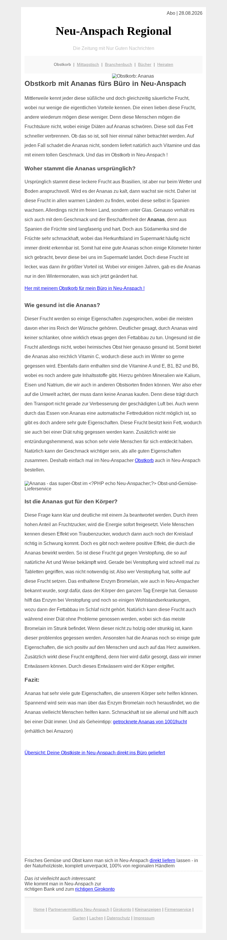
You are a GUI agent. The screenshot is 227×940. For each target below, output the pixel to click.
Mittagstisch (88, 64)
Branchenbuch (118, 64)
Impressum (144, 917)
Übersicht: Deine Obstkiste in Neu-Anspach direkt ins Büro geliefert (95, 752)
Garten (79, 917)
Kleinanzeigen (148, 909)
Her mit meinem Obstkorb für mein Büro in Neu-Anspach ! (85, 288)
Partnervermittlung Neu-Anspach (78, 909)
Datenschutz (118, 917)
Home (39, 909)
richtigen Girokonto (95, 889)
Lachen (96, 917)
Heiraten (165, 64)
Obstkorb (144, 460)
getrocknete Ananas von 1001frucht (150, 721)
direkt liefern (162, 860)
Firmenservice (178, 909)
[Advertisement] (113, 807)
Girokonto (122, 909)
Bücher (144, 64)
